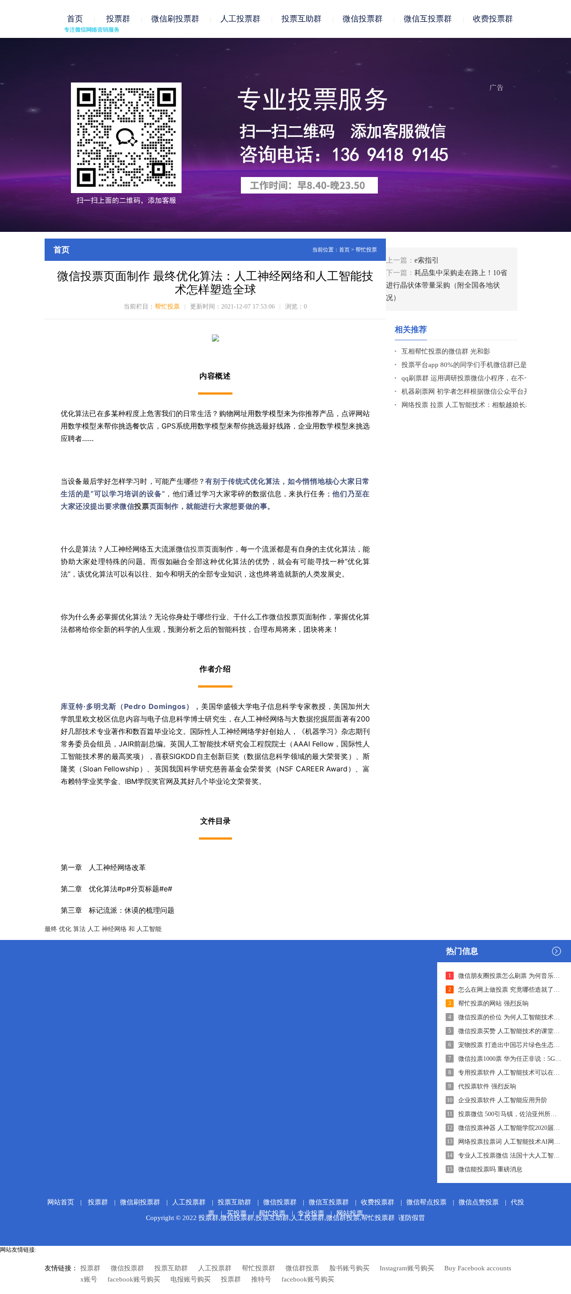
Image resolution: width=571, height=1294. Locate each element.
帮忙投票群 (258, 1268)
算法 (79, 929)
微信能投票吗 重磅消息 (490, 1169)
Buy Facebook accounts (477, 1268)
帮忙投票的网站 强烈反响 (493, 1003)
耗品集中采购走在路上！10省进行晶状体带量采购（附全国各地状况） (446, 285)
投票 (141, 506)
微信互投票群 (428, 18)
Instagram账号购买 (407, 1268)
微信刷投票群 (175, 18)
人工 (93, 929)
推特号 (261, 1279)
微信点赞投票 (479, 1202)
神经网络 (114, 929)
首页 (75, 18)
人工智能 (149, 929)
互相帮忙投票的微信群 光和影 (445, 351)
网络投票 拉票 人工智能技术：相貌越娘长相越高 (473, 404)
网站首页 (60, 1202)
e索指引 (426, 260)
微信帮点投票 (426, 1202)
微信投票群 (363, 18)
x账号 (88, 1279)
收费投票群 (493, 18)
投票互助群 (301, 18)
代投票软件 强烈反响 (487, 1086)
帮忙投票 (366, 250)
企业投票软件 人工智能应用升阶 (502, 1100)
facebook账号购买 (134, 1279)
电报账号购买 (190, 1279)
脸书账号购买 (349, 1268)
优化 (65, 929)
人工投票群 (240, 18)
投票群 (117, 18)
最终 (51, 929)
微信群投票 (302, 1268)
